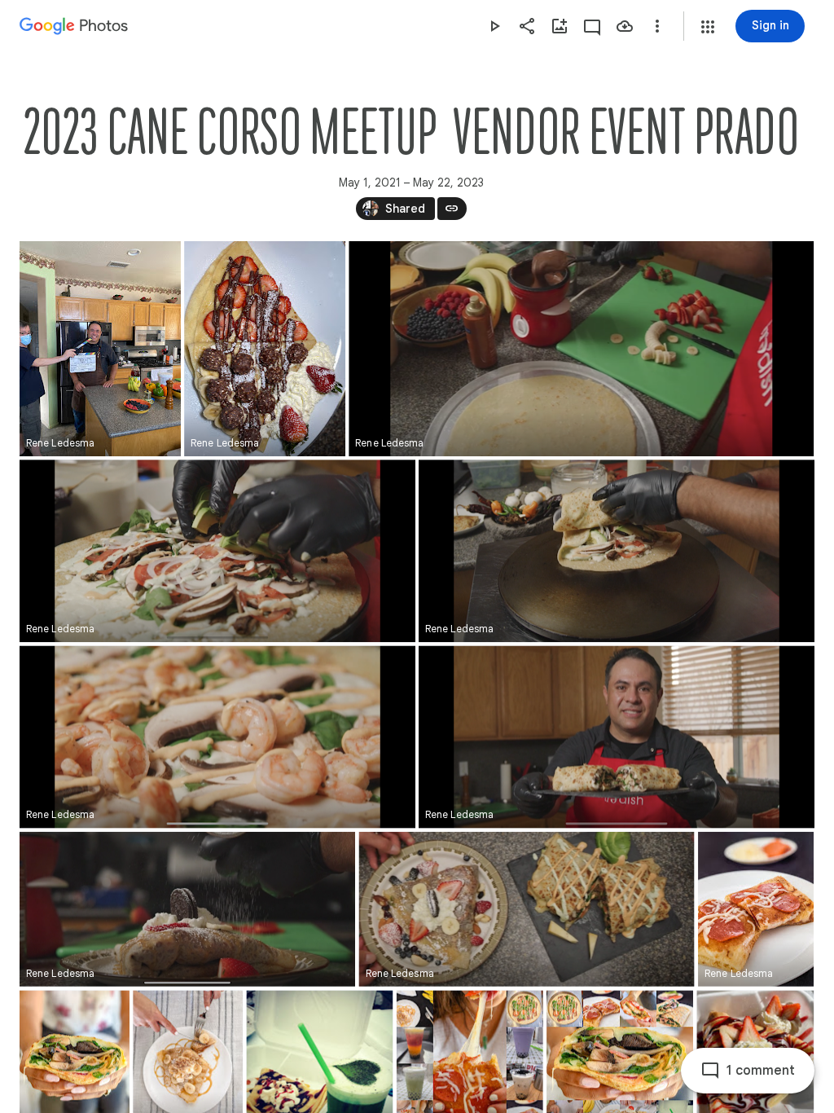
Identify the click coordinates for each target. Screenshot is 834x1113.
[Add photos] (559, 26)
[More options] (657, 26)
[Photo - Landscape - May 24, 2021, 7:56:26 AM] (616, 736)
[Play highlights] (494, 26)
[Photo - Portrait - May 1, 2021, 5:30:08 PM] (100, 348)
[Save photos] (624, 26)
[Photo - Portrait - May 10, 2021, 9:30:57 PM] (264, 348)
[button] (707, 27)
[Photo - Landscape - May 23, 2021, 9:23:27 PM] (581, 348)
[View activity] (592, 26)
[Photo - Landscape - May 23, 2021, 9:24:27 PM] (217, 551)
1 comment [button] (760, 1070)
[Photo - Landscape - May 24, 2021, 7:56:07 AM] (217, 736)
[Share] (527, 26)
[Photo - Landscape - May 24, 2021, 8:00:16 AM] (527, 909)
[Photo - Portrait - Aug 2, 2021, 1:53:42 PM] (756, 909)
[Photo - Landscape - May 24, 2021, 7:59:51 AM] (187, 909)
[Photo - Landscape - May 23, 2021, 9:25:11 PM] (616, 551)
